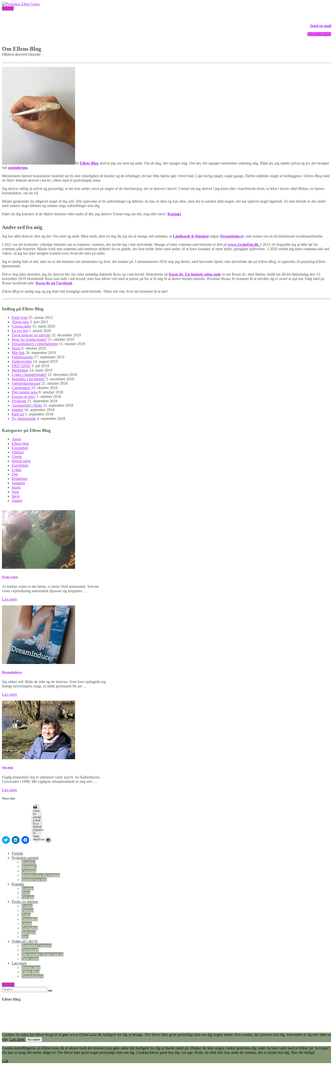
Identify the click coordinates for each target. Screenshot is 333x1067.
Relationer (20, 479)
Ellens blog (20, 443)
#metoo (17, 410)
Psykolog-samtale (25, 858)
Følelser (18, 452)
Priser (25, 893)
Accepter (34, 1039)
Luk (5, 1061)
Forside (17, 853)
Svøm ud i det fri (25, 941)
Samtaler (18, 483)
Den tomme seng (25, 392)
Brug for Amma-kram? (29, 339)
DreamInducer (232, 236)
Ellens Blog (30, 972)
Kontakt (18, 884)
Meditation (20, 370)
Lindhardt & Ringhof (191, 236)
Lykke (16, 470)
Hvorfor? (28, 862)
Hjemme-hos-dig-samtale (40, 875)
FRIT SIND (21, 366)
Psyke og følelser (25, 902)
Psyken (27, 906)
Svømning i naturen (36, 945)
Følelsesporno (22, 357)
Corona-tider (21, 326)
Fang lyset (20, 317)
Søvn (16, 496)
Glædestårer (21, 388)
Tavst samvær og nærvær (31, 335)
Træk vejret (10, 577)
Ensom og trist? (24, 396)
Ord (15, 474)
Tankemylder (22, 361)
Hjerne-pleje (21, 461)
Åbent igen (20, 322)
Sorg (15, 492)
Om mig (7, 767)
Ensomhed (20, 448)
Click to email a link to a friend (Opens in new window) (37, 824)
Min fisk (18, 353)
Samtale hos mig (34, 880)
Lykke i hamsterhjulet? (29, 375)
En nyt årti (20, 331)
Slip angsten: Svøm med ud (42, 954)
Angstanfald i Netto (27, 405)
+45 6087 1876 (319, 34)
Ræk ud (18, 414)
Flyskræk (19, 401)
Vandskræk (30, 950)
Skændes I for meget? (28, 379)
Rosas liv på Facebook (54, 283)
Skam (16, 348)
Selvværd (28, 932)
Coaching (28, 871)
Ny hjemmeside (24, 418)
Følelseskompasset (26, 383)
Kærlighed (20, 465)
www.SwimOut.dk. (244, 244)
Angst (16, 439)
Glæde (17, 457)
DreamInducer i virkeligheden (35, 344)
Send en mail (320, 26)
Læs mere (9, 599)
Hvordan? (29, 866)
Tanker (17, 500)
